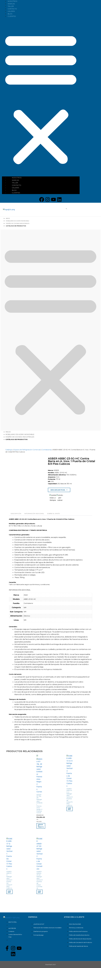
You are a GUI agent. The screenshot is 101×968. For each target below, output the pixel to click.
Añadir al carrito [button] (41, 826)
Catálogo (8, 450)
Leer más (69, 809)
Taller (11, 6)
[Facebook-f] (7, 948)
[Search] (64, 210)
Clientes (12, 16)
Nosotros (12, 1)
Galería (11, 11)
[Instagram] (47, 199)
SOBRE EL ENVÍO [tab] (53, 513)
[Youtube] (53, 199)
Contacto (12, 9)
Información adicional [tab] (34, 513)
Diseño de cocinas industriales (17, 223)
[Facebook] (41, 199)
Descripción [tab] (16, 513)
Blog (10, 14)
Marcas (11, 4)
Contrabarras (46, 450)
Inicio (8, 218)
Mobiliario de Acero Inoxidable (17, 221)
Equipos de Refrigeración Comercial (27, 450)
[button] (41, 98)
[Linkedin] (59, 199)
